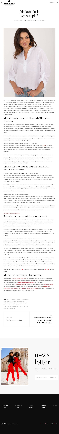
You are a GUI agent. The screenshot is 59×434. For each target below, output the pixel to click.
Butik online (46, 286)
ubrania (44, 145)
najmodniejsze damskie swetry (26, 282)
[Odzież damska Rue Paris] (42, 424)
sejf (23, 269)
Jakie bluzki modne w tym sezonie (12, 213)
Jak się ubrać (11, 299)
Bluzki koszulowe (40, 20)
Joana (25, 20)
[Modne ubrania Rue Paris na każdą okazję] (47, 424)
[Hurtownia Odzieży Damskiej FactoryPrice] (56, 424)
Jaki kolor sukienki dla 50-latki (19, 278)
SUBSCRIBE (53, 377)
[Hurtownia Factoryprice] (52, 424)
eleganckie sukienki (20, 284)
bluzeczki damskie (48, 284)
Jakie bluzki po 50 (14, 303)
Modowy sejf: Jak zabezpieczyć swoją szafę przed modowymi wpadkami (21, 288)
